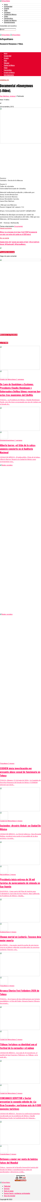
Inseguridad (8, 6)
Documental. (18, 226)
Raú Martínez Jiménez (8, 96)
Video (6, 16)
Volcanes (7, 12)
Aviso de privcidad (9, 1196)
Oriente (6, 8)
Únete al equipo (8, 1191)
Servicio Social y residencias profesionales (17, 1193)
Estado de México (10, 20)
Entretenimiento (9, 22)
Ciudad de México (10, 14)
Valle (5, 10)
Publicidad (7, 1186)
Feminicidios (8, 18)
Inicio (6, 4)
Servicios (7, 1188)
